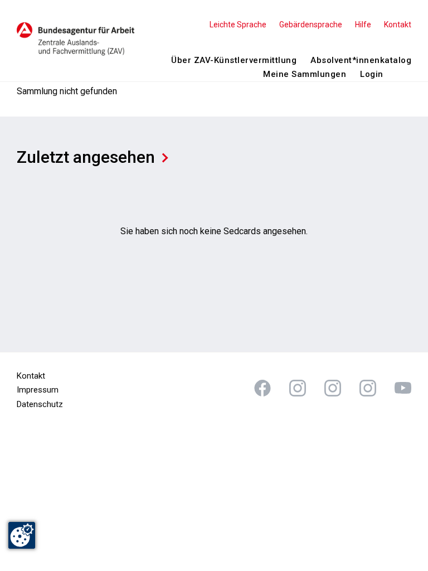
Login (371, 74)
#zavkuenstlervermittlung (297, 388)
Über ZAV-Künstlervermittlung (233, 60)
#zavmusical (367, 388)
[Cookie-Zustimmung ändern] (21, 535)
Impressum (38, 390)
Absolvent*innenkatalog (360, 60)
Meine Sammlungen (304, 74)
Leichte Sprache (238, 24)
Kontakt (397, 24)
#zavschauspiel (332, 388)
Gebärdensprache (310, 24)
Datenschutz (40, 404)
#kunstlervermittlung (262, 388)
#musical (403, 388)
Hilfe (363, 24)
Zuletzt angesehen (86, 157)
